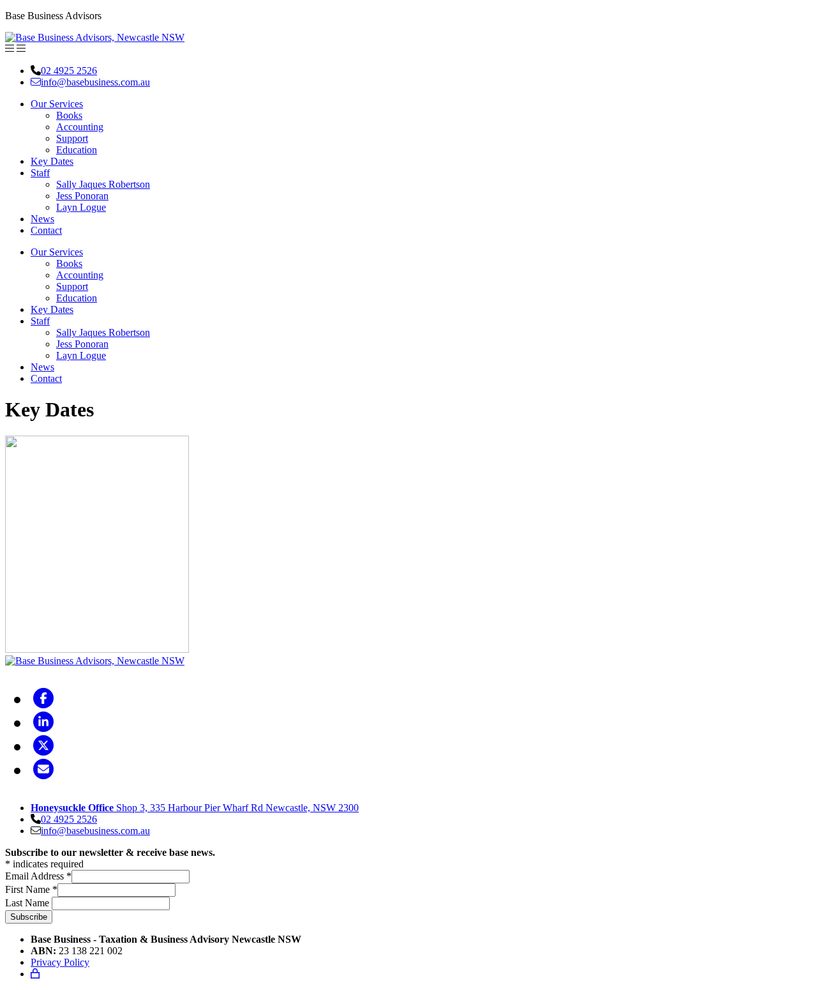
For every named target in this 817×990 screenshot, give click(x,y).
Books (69, 115)
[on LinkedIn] (43, 722)
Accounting (79, 126)
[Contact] (43, 769)
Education (76, 149)
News (42, 218)
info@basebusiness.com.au (95, 82)
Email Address (38, 876)
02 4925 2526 (69, 70)
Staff (40, 172)
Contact (46, 230)
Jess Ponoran (82, 195)
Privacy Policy (60, 962)
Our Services (57, 103)
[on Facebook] (43, 698)
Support (72, 138)
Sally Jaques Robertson (103, 184)
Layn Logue (81, 207)
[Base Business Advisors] (94, 37)
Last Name (28, 902)
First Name (31, 889)
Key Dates (52, 161)
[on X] (43, 746)
